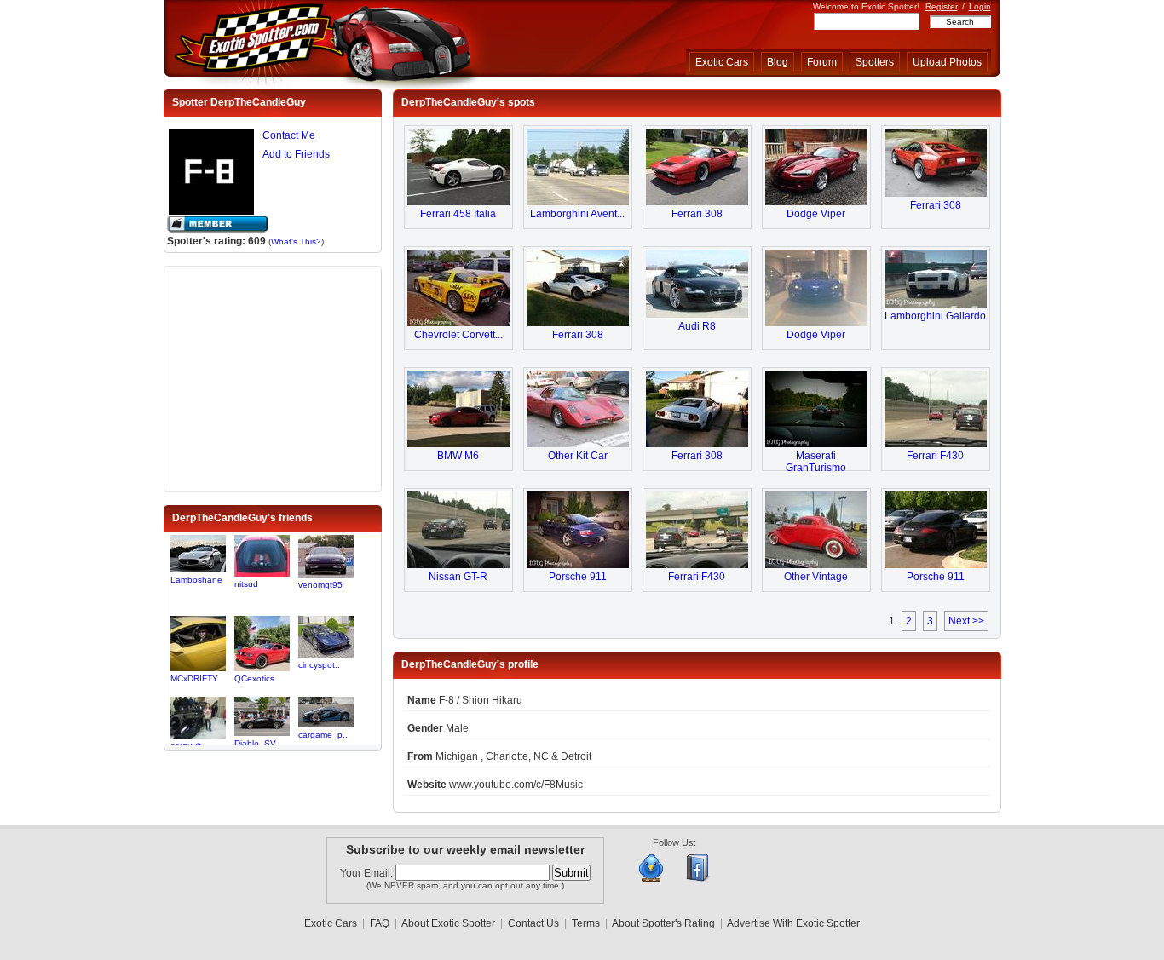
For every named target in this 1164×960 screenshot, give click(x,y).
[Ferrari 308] (697, 202)
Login (980, 6)
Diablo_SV (255, 743)
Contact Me (288, 135)
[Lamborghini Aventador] (578, 202)
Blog (777, 62)
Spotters (875, 62)
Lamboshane (196, 579)
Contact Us (533, 923)
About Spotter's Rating (663, 923)
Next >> (966, 621)
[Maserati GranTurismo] (816, 444)
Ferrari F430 (935, 456)
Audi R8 (697, 326)
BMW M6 (458, 456)
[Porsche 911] (578, 565)
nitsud (246, 584)
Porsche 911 (578, 577)
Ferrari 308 (697, 214)
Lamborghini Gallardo (935, 316)
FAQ (379, 923)
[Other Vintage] (816, 565)
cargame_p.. (323, 734)
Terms (586, 923)
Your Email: (367, 873)
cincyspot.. (319, 665)
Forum (822, 62)
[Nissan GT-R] (458, 565)
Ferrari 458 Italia (458, 214)
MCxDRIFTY (194, 678)
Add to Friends (296, 154)
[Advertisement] (272, 377)
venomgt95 (320, 584)
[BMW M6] (458, 444)
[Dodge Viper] (816, 202)
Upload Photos (947, 62)
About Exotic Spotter (448, 923)
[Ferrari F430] (936, 444)
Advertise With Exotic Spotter (793, 923)
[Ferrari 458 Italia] (458, 202)
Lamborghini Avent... (577, 214)
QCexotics (254, 678)
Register (941, 6)
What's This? (296, 241)
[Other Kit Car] (578, 444)
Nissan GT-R (458, 577)
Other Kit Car (578, 456)
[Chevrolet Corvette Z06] (458, 323)
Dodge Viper (816, 214)
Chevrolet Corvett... (458, 335)
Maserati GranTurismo (816, 462)
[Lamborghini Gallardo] (936, 304)
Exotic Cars (721, 62)
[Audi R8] (697, 314)
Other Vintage (816, 577)
